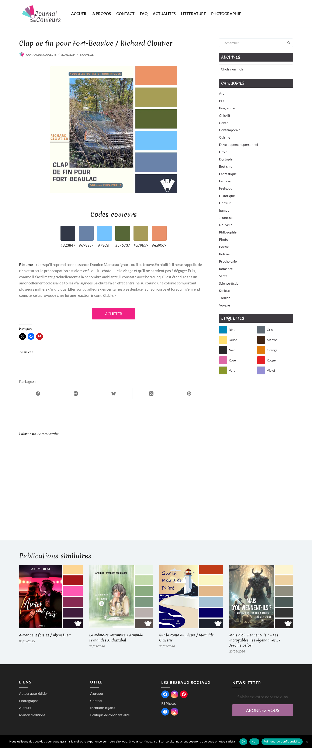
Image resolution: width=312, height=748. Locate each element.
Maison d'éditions (32, 715)
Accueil (79, 13)
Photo (223, 239)
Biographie (227, 108)
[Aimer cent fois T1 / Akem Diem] (51, 596)
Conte (223, 123)
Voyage (224, 305)
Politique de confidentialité (110, 715)
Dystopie (225, 159)
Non (254, 741)
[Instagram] (174, 694)
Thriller (224, 298)
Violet (271, 370)
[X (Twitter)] (151, 393)
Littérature (193, 13)
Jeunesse (225, 217)
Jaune (233, 340)
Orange (272, 350)
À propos (101, 13)
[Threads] (76, 393)
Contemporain (229, 130)
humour (225, 210)
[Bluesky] (114, 393)
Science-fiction (229, 283)
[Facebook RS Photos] (165, 712)
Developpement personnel (238, 144)
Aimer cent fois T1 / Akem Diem (45, 635)
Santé (223, 276)
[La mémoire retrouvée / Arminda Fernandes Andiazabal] (121, 596)
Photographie (226, 13)
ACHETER (113, 314)
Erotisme (225, 166)
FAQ (144, 13)
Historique (227, 196)
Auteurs (25, 708)
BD (221, 101)
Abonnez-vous (262, 710)
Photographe (28, 701)
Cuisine (224, 137)
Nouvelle (87, 54)
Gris (270, 330)
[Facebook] (38, 393)
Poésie (224, 247)
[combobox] (252, 42)
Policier (224, 254)
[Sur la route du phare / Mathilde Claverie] (191, 596)
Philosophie (227, 232)
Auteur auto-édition (34, 693)
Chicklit (224, 115)
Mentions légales (102, 708)
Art (221, 93)
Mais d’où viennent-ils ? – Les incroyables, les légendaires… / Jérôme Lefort (254, 640)
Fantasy (225, 181)
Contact (125, 13)
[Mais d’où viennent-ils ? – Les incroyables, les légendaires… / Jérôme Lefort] (261, 596)
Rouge (271, 360)
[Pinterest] (189, 393)
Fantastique (228, 174)
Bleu (232, 330)
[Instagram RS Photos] (174, 712)
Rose (232, 360)
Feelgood (225, 188)
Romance (226, 269)
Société (224, 290)
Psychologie (228, 261)
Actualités (164, 13)
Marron (272, 340)
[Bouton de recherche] (289, 43)
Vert (232, 370)
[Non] (307, 742)
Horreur (225, 203)
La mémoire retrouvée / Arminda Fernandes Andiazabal (116, 638)
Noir (232, 350)
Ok (243, 741)
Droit (223, 152)
